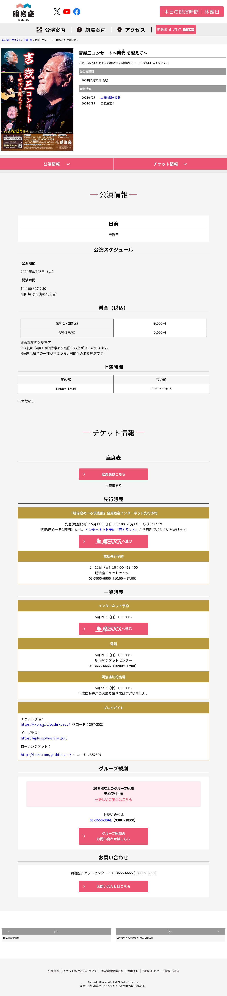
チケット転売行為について (80, 971)
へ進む (127, 541)
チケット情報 (165, 164)
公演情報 (52, 164)
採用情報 (133, 971)
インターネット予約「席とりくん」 (112, 529)
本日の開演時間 (181, 11)
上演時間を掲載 (110, 97)
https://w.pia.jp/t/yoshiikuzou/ (45, 724)
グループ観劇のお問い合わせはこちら (113, 836)
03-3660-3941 (101, 820)
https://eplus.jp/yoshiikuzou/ (44, 738)
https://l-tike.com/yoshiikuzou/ (46, 754)
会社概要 (53, 971)
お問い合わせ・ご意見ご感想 (160, 971)
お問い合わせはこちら (113, 886)
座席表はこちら (113, 474)
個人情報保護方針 (112, 971)
